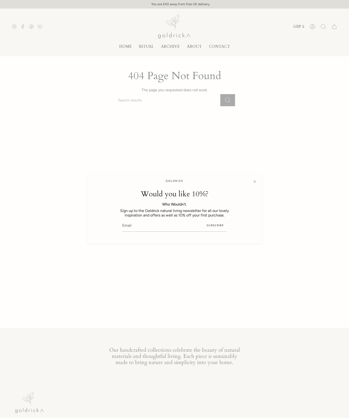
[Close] (254, 181)
